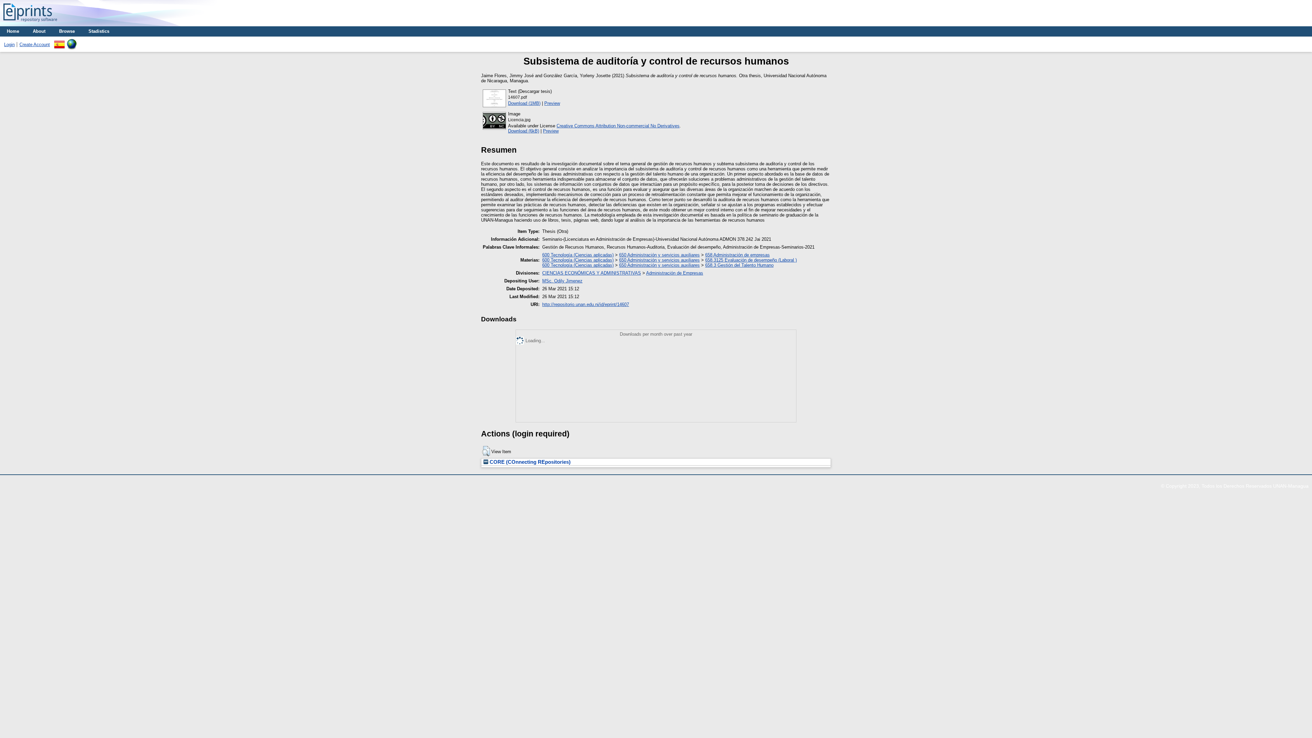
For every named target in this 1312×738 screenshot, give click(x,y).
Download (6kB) (523, 131)
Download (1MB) (524, 103)
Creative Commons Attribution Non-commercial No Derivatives (618, 125)
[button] (486, 451)
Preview (552, 103)
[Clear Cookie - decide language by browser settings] (71, 41)
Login (9, 44)
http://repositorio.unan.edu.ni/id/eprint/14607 (585, 304)
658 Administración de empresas (737, 254)
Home (13, 31)
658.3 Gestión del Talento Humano (739, 265)
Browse (67, 31)
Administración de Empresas (674, 273)
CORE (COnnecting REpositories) (529, 462)
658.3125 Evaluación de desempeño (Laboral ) (751, 260)
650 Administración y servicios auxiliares (659, 254)
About (39, 31)
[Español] (59, 41)
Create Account (34, 44)
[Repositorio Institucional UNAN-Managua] (30, 23)
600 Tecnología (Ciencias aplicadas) (578, 254)
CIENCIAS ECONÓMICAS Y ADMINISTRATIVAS (591, 273)
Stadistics (98, 31)
